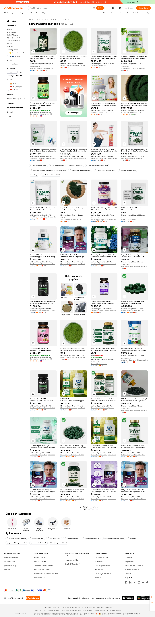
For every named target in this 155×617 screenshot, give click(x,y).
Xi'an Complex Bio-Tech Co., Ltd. (70, 220)
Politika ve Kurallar (40, 578)
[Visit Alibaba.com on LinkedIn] (130, 582)
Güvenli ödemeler (40, 558)
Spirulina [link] (68, 20)
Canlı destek (99, 562)
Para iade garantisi (40, 562)
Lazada (77, 607)
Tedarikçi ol (128, 558)
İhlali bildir (98, 578)
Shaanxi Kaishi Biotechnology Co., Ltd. (72, 65)
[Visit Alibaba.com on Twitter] (134, 582)
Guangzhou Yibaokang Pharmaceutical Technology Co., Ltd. (43, 158)
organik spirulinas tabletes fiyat (114, 538)
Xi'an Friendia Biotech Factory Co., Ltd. (42, 310)
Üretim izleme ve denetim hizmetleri (46, 574)
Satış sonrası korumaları (42, 570)
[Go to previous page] (80, 508)
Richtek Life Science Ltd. (129, 220)
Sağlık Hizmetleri (42, 20)
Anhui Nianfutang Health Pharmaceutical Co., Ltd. (104, 264)
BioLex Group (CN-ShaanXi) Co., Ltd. (133, 310)
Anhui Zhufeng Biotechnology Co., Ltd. (73, 158)
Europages (108, 607)
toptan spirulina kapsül (39, 543)
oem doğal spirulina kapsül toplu (98, 165)
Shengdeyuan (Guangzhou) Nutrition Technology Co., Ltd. (134, 68)
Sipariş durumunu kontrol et (134, 566)
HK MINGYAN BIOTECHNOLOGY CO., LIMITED (104, 112)
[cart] (120, 8)
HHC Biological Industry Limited (131, 158)
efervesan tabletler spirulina (17, 538)
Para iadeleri (99, 570)
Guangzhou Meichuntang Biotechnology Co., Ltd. (104, 158)
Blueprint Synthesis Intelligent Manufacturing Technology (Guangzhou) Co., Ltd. (73, 264)
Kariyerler (7, 570)
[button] (94, 8)
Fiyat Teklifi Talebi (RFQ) (72, 564)
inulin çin (35, 175)
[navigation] (16, 264)
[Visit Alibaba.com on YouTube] (143, 582)
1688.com (56, 607)
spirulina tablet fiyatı (76, 165)
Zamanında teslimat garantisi (43, 566)
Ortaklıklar (128, 574)
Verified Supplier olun (132, 570)
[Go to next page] (97, 508)
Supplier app (72, 598)
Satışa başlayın (129, 562)
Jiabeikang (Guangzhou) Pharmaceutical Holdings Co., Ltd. (104, 220)
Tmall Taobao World (67, 607)
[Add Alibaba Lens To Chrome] (33, 598)
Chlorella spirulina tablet (128, 170)
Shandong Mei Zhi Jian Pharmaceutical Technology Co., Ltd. (134, 266)
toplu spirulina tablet (73, 538)
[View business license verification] (97, 614)
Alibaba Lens (15, 598)
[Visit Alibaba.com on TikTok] (147, 582)
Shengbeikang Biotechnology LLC (41, 114)
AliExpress (47, 607)
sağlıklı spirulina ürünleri (59, 543)
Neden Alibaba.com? (11, 558)
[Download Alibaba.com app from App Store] (128, 598)
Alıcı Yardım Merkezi (101, 558)
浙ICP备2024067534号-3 (131, 614)
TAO (94, 607)
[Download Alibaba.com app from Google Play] (144, 598)
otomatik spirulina (55, 538)
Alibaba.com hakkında (12, 553)
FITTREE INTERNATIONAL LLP (131, 112)
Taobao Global (86, 607)
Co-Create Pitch (9, 562)
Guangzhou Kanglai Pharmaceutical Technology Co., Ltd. (104, 310)
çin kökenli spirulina (58, 165)
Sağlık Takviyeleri (56, 20)
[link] (152, 597)
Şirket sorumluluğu (10, 566)
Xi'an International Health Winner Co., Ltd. (43, 264)
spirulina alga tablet (38, 538)
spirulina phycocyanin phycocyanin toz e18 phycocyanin (49, 170)
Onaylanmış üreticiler (71, 560)
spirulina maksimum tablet (52, 175)
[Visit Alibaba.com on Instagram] (138, 582)
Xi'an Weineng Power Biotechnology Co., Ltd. (43, 217)
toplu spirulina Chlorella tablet (106, 170)
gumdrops (133, 538)
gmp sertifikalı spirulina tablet (18, 543)
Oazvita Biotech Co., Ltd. (99, 65)
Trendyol (100, 607)
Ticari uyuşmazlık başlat (102, 566)
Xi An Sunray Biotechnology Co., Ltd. (42, 68)
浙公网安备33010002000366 (112, 614)
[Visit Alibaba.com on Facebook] (126, 582)
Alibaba (31, 20)
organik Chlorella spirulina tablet (81, 170)
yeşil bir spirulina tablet (39, 165)
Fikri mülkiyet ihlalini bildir (103, 574)
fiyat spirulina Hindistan (92, 538)
